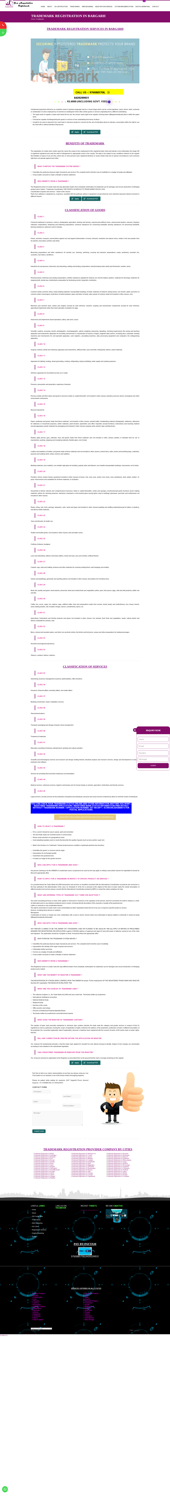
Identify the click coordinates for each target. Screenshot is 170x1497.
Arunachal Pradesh (91, 1293)
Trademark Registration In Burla (43, 1163)
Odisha (35, 1312)
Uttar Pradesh (38, 1320)
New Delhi (88, 1310)
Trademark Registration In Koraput (44, 1171)
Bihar (86, 1295)
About (49, 6)
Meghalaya (37, 1308)
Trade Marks (75, 6)
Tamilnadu (37, 1316)
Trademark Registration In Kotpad (117, 1175)
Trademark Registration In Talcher (44, 1173)
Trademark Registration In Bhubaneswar (84, 1153)
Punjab (87, 1312)
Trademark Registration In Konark (44, 1160)
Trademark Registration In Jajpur (117, 1171)
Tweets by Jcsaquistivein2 (89, 1210)
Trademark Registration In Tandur (44, 1175)
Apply (77, 132)
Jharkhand (88, 1303)
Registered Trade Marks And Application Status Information (86, 817)
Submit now (39, 1131)
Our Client (35, 1226)
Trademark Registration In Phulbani (117, 1170)
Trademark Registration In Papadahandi (83, 1176)
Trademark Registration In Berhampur (118, 1155)
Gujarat (87, 1299)
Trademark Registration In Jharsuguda (45, 1168)
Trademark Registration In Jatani (44, 1165)
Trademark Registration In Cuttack (82, 1155)
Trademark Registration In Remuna (82, 1170)
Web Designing (87, 6)
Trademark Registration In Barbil (44, 1153)
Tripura (35, 1318)
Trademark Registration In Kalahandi (118, 1158)
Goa (34, 1299)
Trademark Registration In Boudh (117, 1173)
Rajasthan (36, 1314)
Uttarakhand (89, 1318)
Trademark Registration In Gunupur (82, 1175)
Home (43, 6)
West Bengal (89, 1320)
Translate (136, 1330)
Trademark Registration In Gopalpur (82, 1160)
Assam (35, 1295)
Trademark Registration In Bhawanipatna (119, 1160)
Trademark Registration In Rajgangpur (83, 1165)
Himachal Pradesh (91, 1301)
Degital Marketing (38, 1233)
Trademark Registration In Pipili (81, 1163)
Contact (155, 6)
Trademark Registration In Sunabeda (118, 1166)
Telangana (88, 1316)
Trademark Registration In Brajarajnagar (83, 1168)
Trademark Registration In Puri (43, 1158)
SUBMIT (153, 765)
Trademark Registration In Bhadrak (82, 1158)
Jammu (36, 1303)
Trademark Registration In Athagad (44, 1176)
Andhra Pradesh (39, 1293)
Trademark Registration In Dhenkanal (83, 1166)
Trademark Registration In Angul (117, 1162)
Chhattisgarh (37, 1297)
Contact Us (3, 1335)
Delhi (86, 1297)
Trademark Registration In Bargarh (44, 1166)
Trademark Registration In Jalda (81, 1171)
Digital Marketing (143, 6)
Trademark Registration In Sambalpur (45, 1155)
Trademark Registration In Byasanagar (118, 1165)
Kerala (86, 1305)
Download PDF (92, 132)
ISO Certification (61, 6)
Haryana (36, 1301)
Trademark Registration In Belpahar (44, 1178)
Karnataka (37, 1305)
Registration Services (103, 6)
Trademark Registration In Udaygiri (82, 1173)
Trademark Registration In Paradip (44, 1162)
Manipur (87, 1308)
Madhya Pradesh (39, 1306)
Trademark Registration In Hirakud (117, 1163)
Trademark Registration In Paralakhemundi (47, 1170)
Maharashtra (89, 1306)
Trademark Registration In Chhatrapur (118, 1168)
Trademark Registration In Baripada (44, 1157)
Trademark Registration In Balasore (117, 1157)
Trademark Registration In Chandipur (118, 1176)
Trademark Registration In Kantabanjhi (83, 1162)
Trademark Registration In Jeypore (82, 1157)
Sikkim (87, 1314)
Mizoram (36, 1310)
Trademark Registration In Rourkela (117, 1153)
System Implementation (124, 6)
